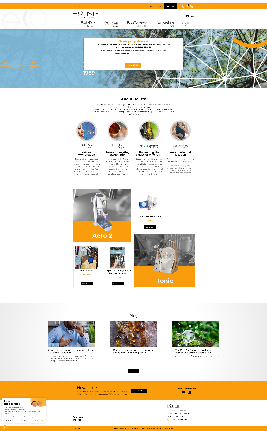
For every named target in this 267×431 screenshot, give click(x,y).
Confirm (133, 65)
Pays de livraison (122, 53)
